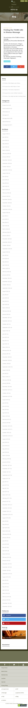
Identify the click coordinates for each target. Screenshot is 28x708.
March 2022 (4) (6, 307)
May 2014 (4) (6, 586)
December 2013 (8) (7, 603)
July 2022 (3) (5, 294)
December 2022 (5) (7, 278)
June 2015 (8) (6, 544)
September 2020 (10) (7, 367)
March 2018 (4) (6, 455)
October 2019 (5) (6, 393)
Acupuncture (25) (7, 105)
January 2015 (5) (6, 560)
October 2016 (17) (7, 511)
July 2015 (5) (5, 540)
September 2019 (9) (7, 396)
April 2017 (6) (6, 491)
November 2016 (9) (7, 508)
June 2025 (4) (6, 179)
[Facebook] (7, 66)
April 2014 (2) (6, 590)
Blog (17, 696)
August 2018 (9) (6, 439)
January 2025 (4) (6, 196)
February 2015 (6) (7, 557)
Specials (3, 682)
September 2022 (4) (7, 288)
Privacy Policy (4, 685)
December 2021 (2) (7, 317)
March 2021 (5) (6, 347)
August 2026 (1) (6, 133)
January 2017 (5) (6, 501)
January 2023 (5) (6, 275)
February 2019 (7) (7, 419)
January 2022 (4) (6, 314)
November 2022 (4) (7, 281)
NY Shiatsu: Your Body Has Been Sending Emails (14, 96)
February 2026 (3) (7, 153)
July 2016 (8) (5, 521)
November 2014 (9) (7, 567)
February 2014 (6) (7, 596)
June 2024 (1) (6, 219)
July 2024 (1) (5, 216)
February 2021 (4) (7, 350)
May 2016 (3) (6, 524)
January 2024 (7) (6, 235)
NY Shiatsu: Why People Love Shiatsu (11, 83)
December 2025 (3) (7, 160)
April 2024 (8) (6, 225)
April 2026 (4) (6, 147)
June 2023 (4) (6, 258)
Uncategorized (7, 61)
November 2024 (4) (7, 202)
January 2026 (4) (6, 156)
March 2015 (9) (6, 554)
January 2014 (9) (6, 600)
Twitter (7, 619)
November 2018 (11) (7, 429)
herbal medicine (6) (7, 108)
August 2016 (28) (6, 518)
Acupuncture (5, 689)
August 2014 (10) (6, 577)
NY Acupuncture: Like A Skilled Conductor (13, 93)
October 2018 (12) (7, 432)
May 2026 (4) (6, 143)
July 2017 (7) (5, 481)
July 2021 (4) (5, 334)
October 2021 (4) (6, 324)
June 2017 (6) (6, 485)
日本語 (22, 1)
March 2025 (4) (6, 189)
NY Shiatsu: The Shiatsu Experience (11, 89)
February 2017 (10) (7, 498)
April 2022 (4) (6, 304)
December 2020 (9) (7, 357)
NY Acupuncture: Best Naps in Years (11, 86)
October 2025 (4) (6, 166)
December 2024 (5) (7, 199)
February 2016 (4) (7, 534)
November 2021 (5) (7, 321)
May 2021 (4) (6, 340)
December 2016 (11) (7, 504)
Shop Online (4, 667)
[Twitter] (14, 66)
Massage (4, 692)
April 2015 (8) (6, 550)
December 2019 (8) (7, 386)
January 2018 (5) (6, 462)
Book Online (4, 671)
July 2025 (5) (5, 176)
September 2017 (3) (7, 475)
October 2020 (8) (6, 363)
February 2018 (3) (7, 458)
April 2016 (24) (6, 527)
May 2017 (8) (6, 488)
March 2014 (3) (6, 593)
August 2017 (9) (6, 478)
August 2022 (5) (6, 291)
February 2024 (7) (7, 232)
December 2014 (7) (7, 564)
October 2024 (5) (6, 206)
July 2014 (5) (5, 580)
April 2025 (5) (6, 186)
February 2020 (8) (7, 380)
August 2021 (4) (6, 330)
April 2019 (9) (6, 413)
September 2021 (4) (7, 327)
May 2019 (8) (6, 409)
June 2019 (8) (6, 406)
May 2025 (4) (6, 183)
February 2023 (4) (7, 271)
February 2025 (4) (7, 193)
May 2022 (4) (6, 301)
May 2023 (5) (6, 262)
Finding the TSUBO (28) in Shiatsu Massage (13, 31)
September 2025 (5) (7, 170)
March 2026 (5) (6, 150)
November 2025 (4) (7, 163)
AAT (17, 689)
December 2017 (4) (7, 465)
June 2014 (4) (6, 583)
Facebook (8, 615)
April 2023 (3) (6, 265)
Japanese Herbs (20, 692)
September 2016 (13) (7, 514)
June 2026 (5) (6, 140)
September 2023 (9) (7, 248)
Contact (4, 700)
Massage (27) (6, 115)
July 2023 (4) (5, 255)
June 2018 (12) (6, 445)
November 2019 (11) (7, 390)
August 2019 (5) (6, 399)
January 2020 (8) (6, 383)
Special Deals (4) (6, 121)
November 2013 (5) (7, 606)
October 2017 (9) (6, 472)
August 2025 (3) (6, 173)
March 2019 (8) (6, 416)
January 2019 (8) (6, 422)
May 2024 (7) (6, 222)
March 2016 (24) (6, 531)
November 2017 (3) (7, 468)
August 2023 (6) (6, 252)
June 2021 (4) (6, 337)
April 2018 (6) (6, 452)
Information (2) (6, 111)
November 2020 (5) (7, 360)
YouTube (7, 623)
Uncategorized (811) (7, 125)
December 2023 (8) (7, 239)
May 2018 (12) (6, 449)
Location (3, 678)
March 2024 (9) (6, 229)
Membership (4, 675)
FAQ (3, 696)
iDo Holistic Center (14, 7)
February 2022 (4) (7, 311)
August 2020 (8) (6, 370)
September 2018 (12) (7, 435)
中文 (26, 1)
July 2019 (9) (5, 403)
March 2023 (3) (6, 268)
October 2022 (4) (6, 284)
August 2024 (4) (6, 212)
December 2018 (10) (7, 426)
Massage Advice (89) (7, 118)
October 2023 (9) (6, 245)
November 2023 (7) (7, 242)
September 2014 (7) (7, 573)
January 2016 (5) (6, 537)
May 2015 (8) (6, 547)
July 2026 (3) (5, 137)
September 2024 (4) (7, 209)
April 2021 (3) (6, 344)
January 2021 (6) (6, 353)
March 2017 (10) (6, 495)
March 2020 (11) (6, 376)
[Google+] (20, 66)
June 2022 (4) (6, 298)
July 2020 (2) (5, 373)
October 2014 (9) (6, 570)
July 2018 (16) (6, 442)
